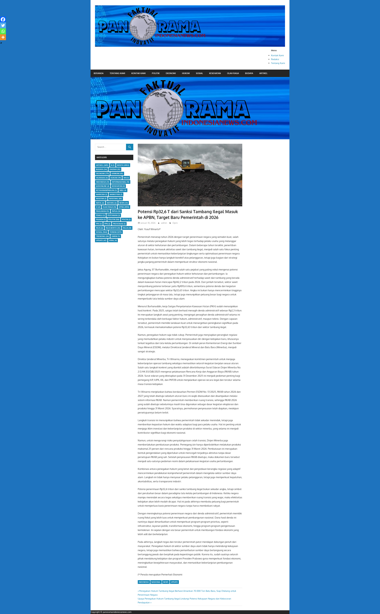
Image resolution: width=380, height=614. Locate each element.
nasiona (101, 198)
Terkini (116, 232)
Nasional (155, 582)
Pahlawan (102, 211)
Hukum (186, 73)
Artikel (263, 73)
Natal (100, 203)
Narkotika (116, 194)
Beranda (98, 73)
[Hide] (1, 43)
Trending (102, 236)
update (174, 582)
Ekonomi (171, 73)
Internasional (120, 182)
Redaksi (275, 59)
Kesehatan (215, 73)
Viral (113, 240)
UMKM (115, 236)
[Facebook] (3, 19)
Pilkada (101, 219)
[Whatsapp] (3, 31)
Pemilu (100, 215)
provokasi (119, 224)
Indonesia (144, 582)
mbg (122, 190)
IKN (126, 178)
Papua (116, 211)
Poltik (126, 219)
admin (164, 223)
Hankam (117, 173)
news (165, 582)
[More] (3, 37)
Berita (123, 165)
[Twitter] (3, 25)
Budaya (249, 73)
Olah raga (233, 73)
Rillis (127, 228)
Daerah (115, 169)
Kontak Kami (277, 55)
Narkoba (101, 194)
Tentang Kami (278, 63)
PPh (99, 224)
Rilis (99, 228)
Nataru (112, 203)
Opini (175, 223)
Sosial (199, 73)
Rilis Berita (113, 228)
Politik (156, 73)
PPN (107, 224)
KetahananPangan (106, 190)
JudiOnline (102, 186)
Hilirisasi (102, 178)
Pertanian (113, 215)
